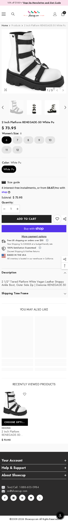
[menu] (4, 14)
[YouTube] (31, 498)
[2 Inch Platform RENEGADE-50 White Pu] (15, 404)
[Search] (13, 14)
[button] (57, 90)
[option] (34, 61)
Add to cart (26, 219)
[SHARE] (63, 219)
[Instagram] (13, 498)
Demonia (6, 428)
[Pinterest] (22, 498)
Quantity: (8, 202)
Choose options (16, 422)
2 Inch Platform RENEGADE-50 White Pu (11, 433)
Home (5, 25)
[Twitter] (40, 498)
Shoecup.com (32, 519)
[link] (57, 219)
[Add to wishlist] (24, 394)
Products (16, 25)
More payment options (34, 236)
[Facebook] (5, 498)
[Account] (55, 14)
